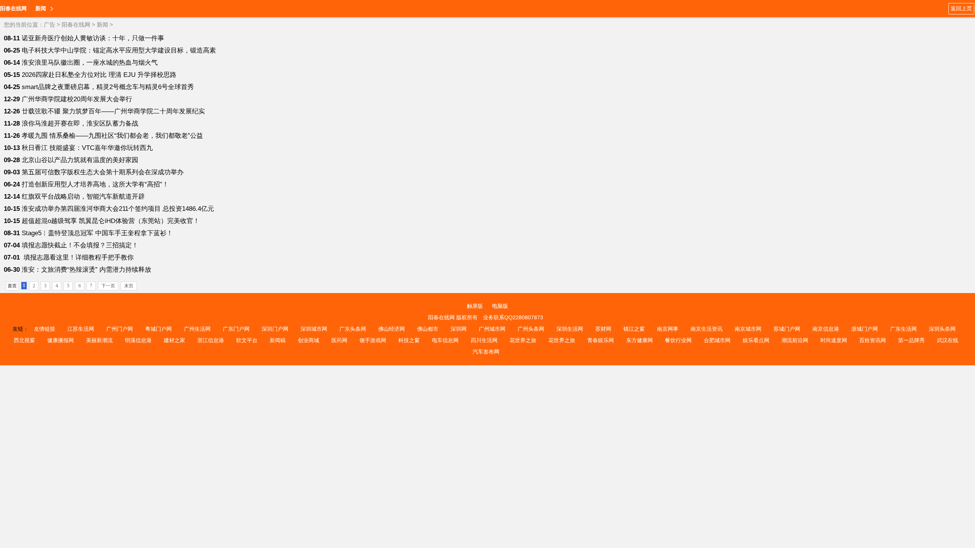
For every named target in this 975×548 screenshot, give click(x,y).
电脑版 (500, 306)
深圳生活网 (569, 329)
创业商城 (308, 340)
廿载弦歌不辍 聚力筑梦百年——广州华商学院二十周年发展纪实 (113, 111)
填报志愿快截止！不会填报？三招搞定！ (80, 245)
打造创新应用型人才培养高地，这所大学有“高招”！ (95, 184)
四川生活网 (484, 340)
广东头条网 (352, 329)
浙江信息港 (210, 340)
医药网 (339, 340)
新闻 (102, 24)
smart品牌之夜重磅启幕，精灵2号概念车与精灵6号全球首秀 (108, 87)
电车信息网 (445, 340)
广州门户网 (119, 329)
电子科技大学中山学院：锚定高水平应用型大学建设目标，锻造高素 (119, 50)
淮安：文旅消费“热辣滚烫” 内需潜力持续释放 (86, 269)
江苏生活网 (80, 329)
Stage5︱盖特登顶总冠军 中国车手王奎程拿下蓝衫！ (97, 233)
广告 (49, 24)
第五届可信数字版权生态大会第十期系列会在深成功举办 (103, 172)
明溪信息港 (138, 340)
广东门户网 (236, 329)
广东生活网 (903, 329)
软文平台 (246, 340)
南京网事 (667, 329)
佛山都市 (427, 329)
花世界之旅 (523, 340)
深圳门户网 (275, 329)
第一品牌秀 (911, 340)
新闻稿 (278, 340)
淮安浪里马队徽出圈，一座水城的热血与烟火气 (90, 62)
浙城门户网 (864, 329)
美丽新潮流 (99, 340)
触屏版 (475, 306)
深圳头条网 (942, 329)
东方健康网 (639, 340)
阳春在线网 (13, 8)
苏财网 (603, 329)
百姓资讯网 (872, 340)
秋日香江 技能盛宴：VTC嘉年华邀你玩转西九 (87, 147)
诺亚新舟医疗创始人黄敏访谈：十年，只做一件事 (93, 38)
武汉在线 (947, 340)
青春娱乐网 (600, 340)
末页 (128, 285)
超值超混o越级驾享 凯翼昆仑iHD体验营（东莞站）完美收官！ (111, 221)
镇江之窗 (634, 329)
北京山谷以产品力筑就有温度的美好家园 (80, 160)
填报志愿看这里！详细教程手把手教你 (78, 257)
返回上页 (961, 8)
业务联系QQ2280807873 (513, 317)
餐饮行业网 (678, 340)
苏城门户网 (787, 329)
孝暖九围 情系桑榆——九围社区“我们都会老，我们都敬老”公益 (112, 135)
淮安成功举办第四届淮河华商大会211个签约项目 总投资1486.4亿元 (118, 208)
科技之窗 (409, 340)
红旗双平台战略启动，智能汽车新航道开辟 (83, 196)
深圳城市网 (313, 329)
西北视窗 (24, 340)
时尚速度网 (833, 340)
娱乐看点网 (756, 340)
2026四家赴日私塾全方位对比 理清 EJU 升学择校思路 (99, 74)
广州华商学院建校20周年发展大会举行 (77, 99)
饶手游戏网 (373, 340)
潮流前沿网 (795, 340)
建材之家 (174, 340)
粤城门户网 (158, 329)
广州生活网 (197, 329)
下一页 (108, 285)
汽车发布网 (486, 352)
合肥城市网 (717, 340)
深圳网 (459, 329)
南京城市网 (748, 329)
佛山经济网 (391, 329)
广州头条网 (531, 329)
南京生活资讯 (706, 329)
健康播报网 (60, 340)
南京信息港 (825, 329)
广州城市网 (492, 329)
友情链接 (44, 329)
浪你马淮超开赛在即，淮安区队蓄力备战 (80, 123)
